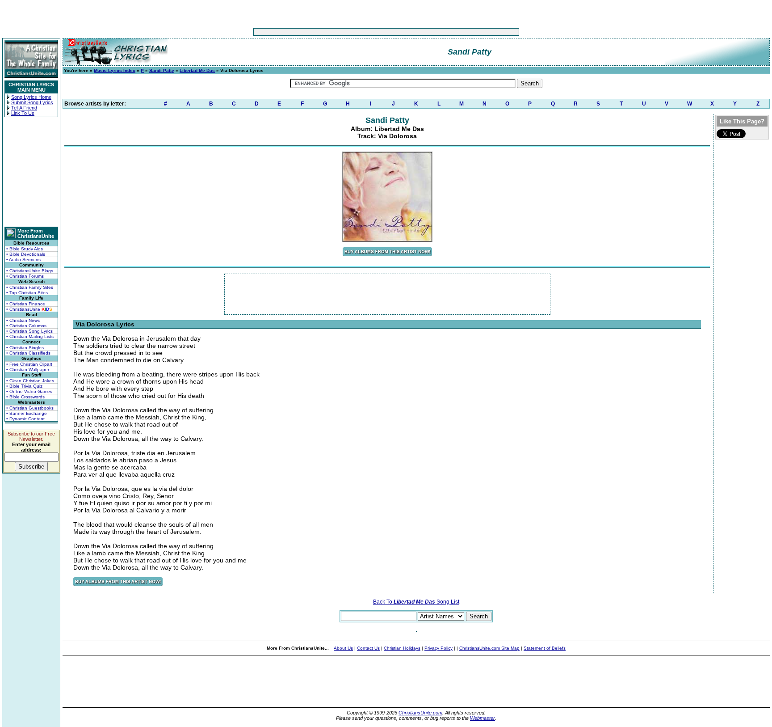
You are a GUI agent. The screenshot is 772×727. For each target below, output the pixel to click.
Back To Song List (416, 602)
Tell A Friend (24, 107)
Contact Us (368, 648)
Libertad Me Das (197, 70)
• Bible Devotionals (25, 254)
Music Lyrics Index (114, 70)
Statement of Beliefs (545, 648)
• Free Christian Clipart (29, 364)
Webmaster (482, 718)
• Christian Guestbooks (30, 408)
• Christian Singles (25, 347)
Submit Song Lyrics (32, 102)
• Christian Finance (25, 303)
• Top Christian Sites (27, 292)
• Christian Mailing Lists (30, 336)
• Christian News (23, 320)
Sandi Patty (161, 70)
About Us (343, 648)
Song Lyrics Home (31, 97)
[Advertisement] (358, 32)
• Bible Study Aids (24, 248)
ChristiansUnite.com (420, 712)
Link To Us (22, 113)
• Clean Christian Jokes (30, 380)
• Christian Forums (25, 276)
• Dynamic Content (25, 418)
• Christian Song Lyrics (29, 331)
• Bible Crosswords (25, 396)
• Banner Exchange (26, 413)
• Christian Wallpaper (27, 369)
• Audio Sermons (23, 259)
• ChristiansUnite (29, 309)
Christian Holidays (402, 648)
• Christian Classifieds (28, 353)
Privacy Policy (438, 648)
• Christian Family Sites (29, 287)
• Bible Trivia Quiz (24, 386)
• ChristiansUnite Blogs (29, 270)
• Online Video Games (29, 391)
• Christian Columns (26, 325)
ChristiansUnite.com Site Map (489, 648)
